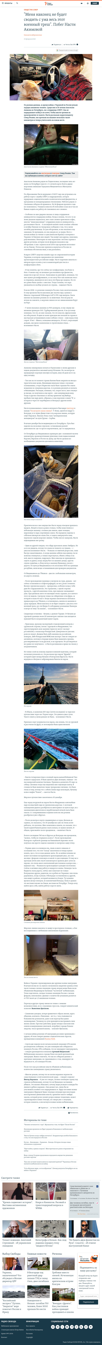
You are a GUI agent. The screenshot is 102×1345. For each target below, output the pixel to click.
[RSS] (81, 1327)
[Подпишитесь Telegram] (72, 1327)
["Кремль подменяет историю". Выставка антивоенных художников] (17, 1191)
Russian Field (50, 1039)
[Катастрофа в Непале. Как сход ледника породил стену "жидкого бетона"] (51, 1229)
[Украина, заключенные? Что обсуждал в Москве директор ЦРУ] (13, 1263)
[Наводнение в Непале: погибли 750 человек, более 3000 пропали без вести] (38, 1291)
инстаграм (45, 173)
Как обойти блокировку (34, 1330)
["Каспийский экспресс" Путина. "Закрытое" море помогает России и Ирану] (13, 1291)
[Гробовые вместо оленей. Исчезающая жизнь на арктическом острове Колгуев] (63, 1263)
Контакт (4, 1337)
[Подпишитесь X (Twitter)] (62, 1327)
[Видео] (82, 3)
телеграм (55, 173)
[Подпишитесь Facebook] (57, 1327)
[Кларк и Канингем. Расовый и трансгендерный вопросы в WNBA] (51, 1191)
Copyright (29, 1337)
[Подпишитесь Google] (53, 1327)
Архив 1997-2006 (7, 1334)
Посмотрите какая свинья (41, 411)
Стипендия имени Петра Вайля (12, 1330)
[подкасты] (88, 3)
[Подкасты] (86, 1327)
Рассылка (29, 1334)
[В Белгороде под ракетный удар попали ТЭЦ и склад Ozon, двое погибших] (38, 1263)
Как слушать (30, 1326)
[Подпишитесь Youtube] (67, 1327)
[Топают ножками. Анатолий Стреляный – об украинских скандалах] (17, 1229)
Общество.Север (31, 10)
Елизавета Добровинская (33, 35)
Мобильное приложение (10, 1326)
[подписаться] (91, 1327)
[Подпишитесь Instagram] (76, 1327)
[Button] (56, 44)
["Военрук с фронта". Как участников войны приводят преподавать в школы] (63, 1294)
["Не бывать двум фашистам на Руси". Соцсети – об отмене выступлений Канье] (84, 1229)
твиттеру (70, 408)
